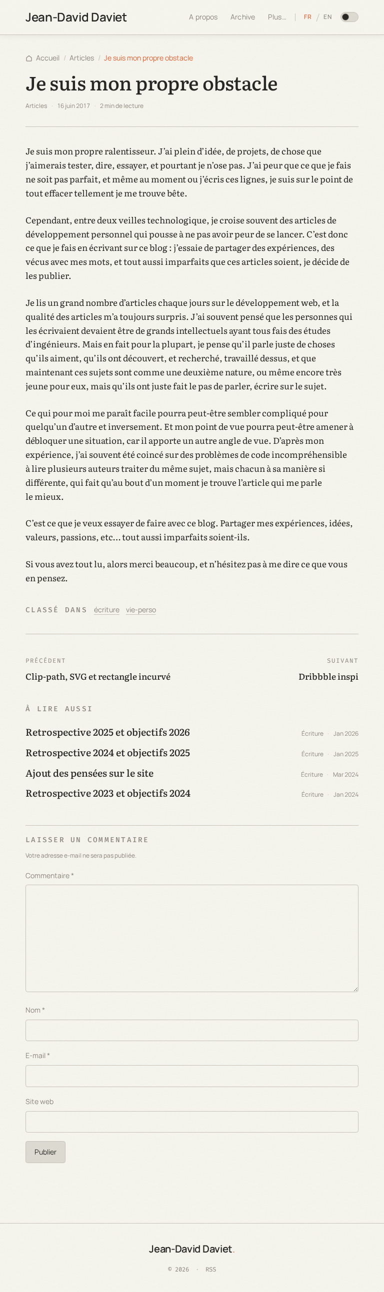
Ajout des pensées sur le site (90, 772)
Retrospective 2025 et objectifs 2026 (108, 731)
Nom (35, 1010)
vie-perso (141, 609)
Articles (82, 57)
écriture (107, 609)
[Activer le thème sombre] (349, 17)
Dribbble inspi (328, 676)
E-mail (38, 1055)
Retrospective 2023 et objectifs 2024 (108, 792)
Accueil (48, 57)
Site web (40, 1101)
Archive (242, 16)
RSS (211, 1270)
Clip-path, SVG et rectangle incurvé (98, 676)
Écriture (313, 733)
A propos (203, 16)
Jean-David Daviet (76, 16)
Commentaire (50, 875)
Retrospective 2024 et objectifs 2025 (108, 752)
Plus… (277, 16)
